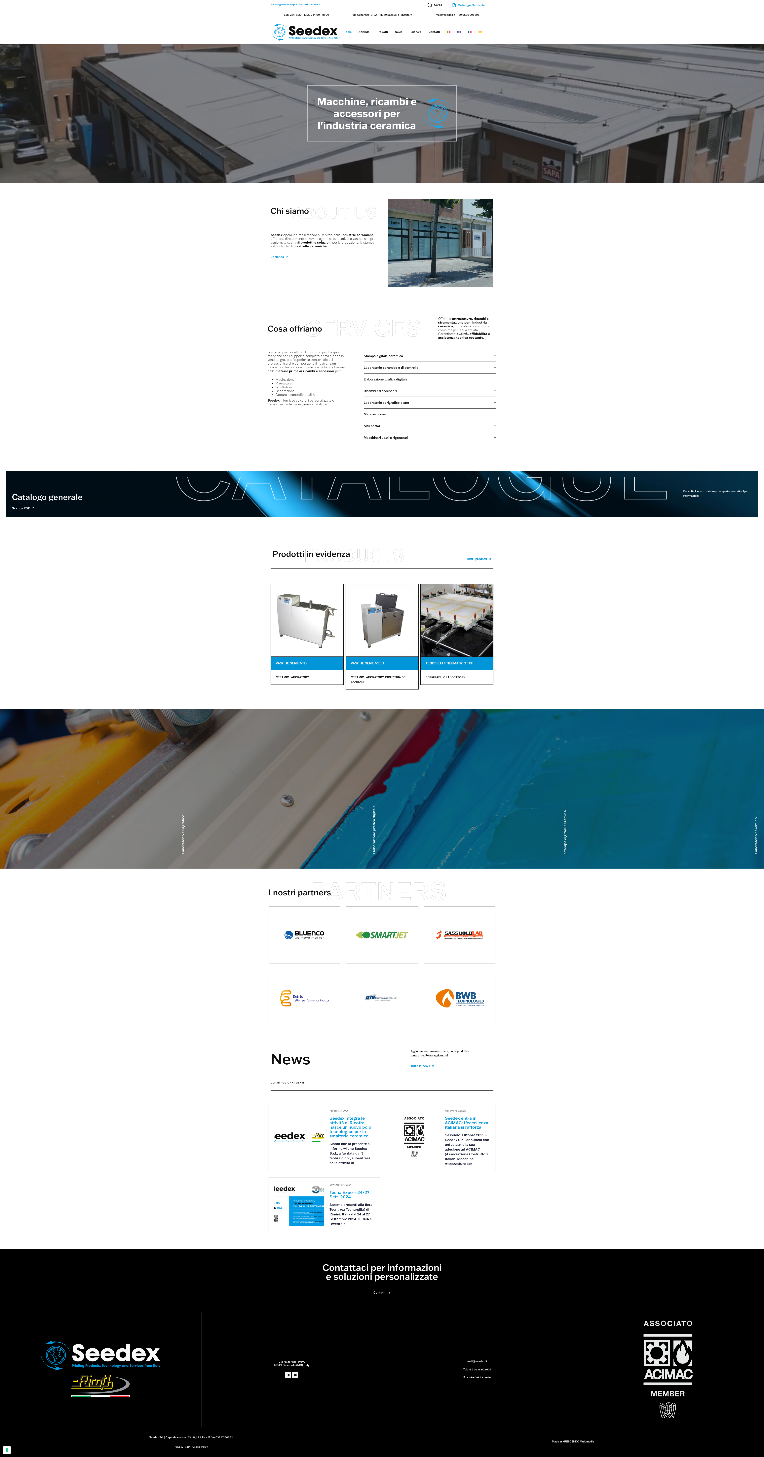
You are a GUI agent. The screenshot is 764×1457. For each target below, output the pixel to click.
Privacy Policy (182, 1446)
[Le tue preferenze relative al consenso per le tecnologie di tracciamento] (7, 1450)
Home (347, 32)
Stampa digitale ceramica (565, 832)
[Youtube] (295, 1375)
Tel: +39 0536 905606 (477, 1369)
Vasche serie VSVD (367, 663)
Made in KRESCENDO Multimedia (573, 1441)
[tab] (430, 356)
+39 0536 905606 (468, 14)
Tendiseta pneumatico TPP (449, 663)
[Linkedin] (288, 1375)
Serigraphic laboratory (445, 677)
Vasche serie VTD (291, 663)
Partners (415, 32)
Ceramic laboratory (292, 677)
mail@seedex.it (445, 14)
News (398, 32)
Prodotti (382, 32)
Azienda (364, 32)
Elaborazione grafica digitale (374, 829)
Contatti (434, 32)
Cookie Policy (200, 1446)
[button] (434, 5)
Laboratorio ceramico (756, 835)
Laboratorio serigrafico (183, 834)
